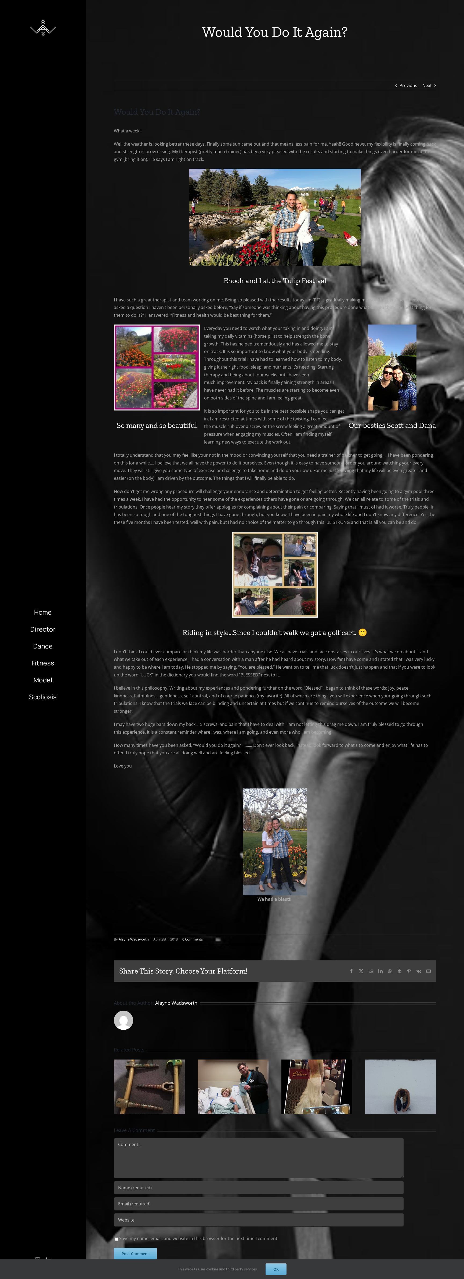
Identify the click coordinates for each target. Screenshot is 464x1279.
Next (427, 85)
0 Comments (192, 939)
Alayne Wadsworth (134, 939)
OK (276, 1269)
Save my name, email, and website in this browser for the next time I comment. (198, 1238)
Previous (408, 85)
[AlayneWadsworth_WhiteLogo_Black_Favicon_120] (43, 18)
